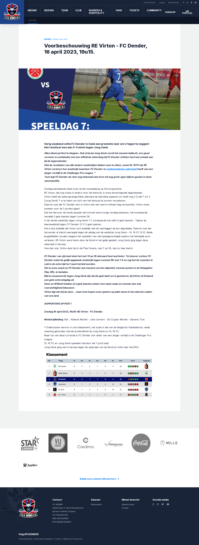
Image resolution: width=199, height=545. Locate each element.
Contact (58, 539)
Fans (119, 10)
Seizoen (49, 10)
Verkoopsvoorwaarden (43, 539)
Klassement (96, 504)
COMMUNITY (154, 10)
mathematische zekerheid (122, 169)
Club (78, 10)
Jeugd (162, 2)
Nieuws (32, 10)
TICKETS (134, 10)
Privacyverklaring (25, 539)
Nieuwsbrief (173, 2)
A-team (125, 508)
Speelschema (128, 504)
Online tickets (149, 2)
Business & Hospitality (97, 11)
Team (64, 10)
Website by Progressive (72, 539)
